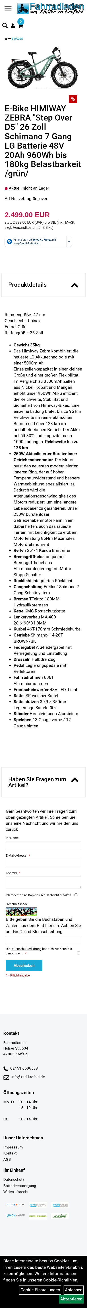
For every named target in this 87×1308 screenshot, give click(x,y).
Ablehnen (73, 1289)
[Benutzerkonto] (13, 26)
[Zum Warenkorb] (20, 26)
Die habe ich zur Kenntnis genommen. (39, 951)
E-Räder (17, 38)
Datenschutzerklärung (26, 949)
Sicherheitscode (17, 904)
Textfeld (11, 873)
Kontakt (10, 1153)
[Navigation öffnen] (8, 9)
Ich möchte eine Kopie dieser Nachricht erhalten (38, 895)
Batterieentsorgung (19, 1185)
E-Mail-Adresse (16, 855)
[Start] (5, 38)
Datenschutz (13, 1179)
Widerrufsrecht (16, 1191)
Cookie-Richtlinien (60, 1280)
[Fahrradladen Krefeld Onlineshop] (51, 9)
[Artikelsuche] (5, 26)
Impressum (13, 1147)
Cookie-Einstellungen (40, 1289)
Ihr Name (12, 838)
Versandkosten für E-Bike (32, 227)
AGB (7, 1159)
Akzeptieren (71, 1299)
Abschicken (24, 965)
